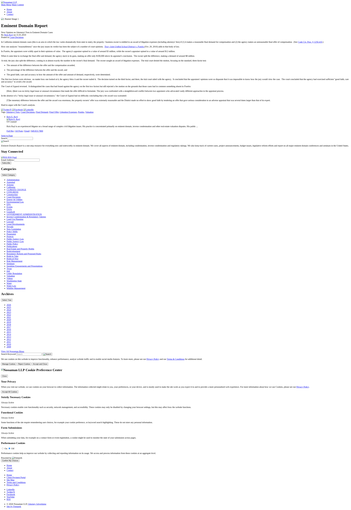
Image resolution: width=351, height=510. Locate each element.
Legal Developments (16, 224)
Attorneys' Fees (13, 112)
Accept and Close (40, 364)
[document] (175, 415)
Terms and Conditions (16, 482)
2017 (9, 327)
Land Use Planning (15, 219)
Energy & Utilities (14, 199)
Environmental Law (15, 202)
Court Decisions (17, 37)
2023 (9, 312)
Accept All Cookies (9, 392)
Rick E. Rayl (12, 117)
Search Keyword (8, 354)
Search (4, 138)
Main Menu (6, 5)
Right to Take (12, 256)
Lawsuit (10, 222)
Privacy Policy (153, 359)
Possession (11, 234)
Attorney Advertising (37, 504)
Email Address (7, 160)
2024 (9, 310)
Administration (13, 180)
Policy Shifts (12, 231)
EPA (9, 204)
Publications (12, 246)
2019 (9, 322)
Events (9, 207)
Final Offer (54, 112)
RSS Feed (12, 157)
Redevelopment (13, 251)
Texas (9, 268)
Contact (10, 14)
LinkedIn (11, 489)
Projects (10, 236)
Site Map (10, 480)
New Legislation (14, 229)
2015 (9, 332)
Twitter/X (11, 492)
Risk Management (14, 261)
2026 (9, 305)
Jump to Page (7, 136)
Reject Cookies (24, 364)
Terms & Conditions (175, 359)
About (9, 12)
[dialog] (175, 361)
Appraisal (11, 182)
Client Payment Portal (16, 477)
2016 (9, 329)
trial (8, 271)
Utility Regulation (14, 273)
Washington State (14, 281)
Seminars (11, 263)
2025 (9, 307)
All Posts (19, 131)
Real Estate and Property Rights (20, 249)
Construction (12, 194)
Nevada (10, 226)
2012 (9, 339)
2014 (9, 334)
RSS (9, 499)
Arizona (10, 185)
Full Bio (10, 131)
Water (9, 283)
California (11, 187)
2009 (9, 347)
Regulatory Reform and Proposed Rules (24, 254)
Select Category (8, 175)
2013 (9, 337)
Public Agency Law (15, 239)
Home (9, 9)
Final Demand (42, 112)
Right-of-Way (13, 259)
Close (4, 376)
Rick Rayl (8, 35)
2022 (9, 315)
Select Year (6, 300)
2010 (9, 344)
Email (26, 131)
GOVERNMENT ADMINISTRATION (24, 214)
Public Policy (12, 244)
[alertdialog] (175, 415)
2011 (9, 342)
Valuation (89, 112)
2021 (9, 317)
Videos (10, 278)
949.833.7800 (37, 131)
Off (12, 448)
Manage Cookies (8, 364)
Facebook (11, 494)
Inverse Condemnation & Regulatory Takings (26, 217)
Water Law (11, 286)
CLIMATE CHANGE (16, 189)
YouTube (11, 497)
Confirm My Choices (10, 461)
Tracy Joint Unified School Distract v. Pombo (124, 46)
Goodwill (11, 212)
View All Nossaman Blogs (12, 351)
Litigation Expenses (68, 112)
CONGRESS (12, 192)
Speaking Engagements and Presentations (25, 266)
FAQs (9, 209)
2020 (9, 319)
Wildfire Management (16, 288)
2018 (9, 324)
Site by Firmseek (14, 506)
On (6, 448)
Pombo (81, 112)
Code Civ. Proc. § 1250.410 (310, 42)
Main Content (18, 5)
